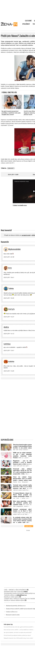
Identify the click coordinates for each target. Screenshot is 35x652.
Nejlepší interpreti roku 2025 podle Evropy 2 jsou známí (18, 638)
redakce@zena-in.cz (21, 595)
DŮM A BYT (10, 168)
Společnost (26, 24)
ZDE (27, 590)
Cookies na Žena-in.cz (11, 612)
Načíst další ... (28, 526)
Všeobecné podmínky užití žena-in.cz (15, 606)
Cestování (28, 21)
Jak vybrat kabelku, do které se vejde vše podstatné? (18, 632)
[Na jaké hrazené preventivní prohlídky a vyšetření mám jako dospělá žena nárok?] (12, 102)
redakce (25, 591)
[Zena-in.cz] (10, 24)
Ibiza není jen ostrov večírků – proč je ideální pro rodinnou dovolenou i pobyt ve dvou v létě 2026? (19, 630)
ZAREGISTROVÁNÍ (26, 235)
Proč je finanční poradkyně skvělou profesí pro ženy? (17, 635)
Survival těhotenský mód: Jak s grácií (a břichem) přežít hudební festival (19, 627)
